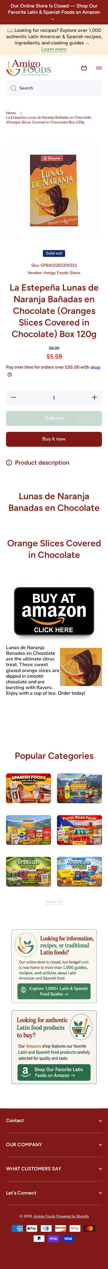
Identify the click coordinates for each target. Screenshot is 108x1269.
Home (11, 113)
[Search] (11, 88)
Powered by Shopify (72, 1216)
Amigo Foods (45, 1216)
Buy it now (54, 439)
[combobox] (54, 88)
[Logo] (28, 68)
